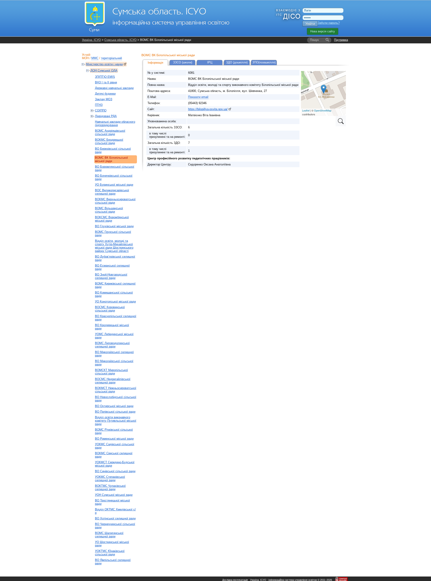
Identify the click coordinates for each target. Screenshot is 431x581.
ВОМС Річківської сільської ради (114, 431)
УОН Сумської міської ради (113, 494)
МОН (85, 58)
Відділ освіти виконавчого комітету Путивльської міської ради (115, 421)
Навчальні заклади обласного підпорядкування (115, 123)
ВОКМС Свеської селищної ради (113, 455)
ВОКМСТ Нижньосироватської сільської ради (115, 389)
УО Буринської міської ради (114, 184)
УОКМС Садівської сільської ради (114, 446)
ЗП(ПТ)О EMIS (105, 76)
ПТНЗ (99, 105)
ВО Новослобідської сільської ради (115, 398)
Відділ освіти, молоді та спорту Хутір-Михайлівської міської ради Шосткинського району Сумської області (114, 246)
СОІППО (100, 110)
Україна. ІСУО (91, 40)
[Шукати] (327, 40)
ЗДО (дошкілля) (237, 62)
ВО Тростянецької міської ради (112, 502)
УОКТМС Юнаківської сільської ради (110, 552)
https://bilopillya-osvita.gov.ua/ (208, 109)
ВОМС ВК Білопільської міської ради (111, 159)
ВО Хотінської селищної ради (115, 518)
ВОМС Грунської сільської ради (113, 233)
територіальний (111, 58)
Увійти (310, 24)
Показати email (198, 97)
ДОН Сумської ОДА (103, 70)
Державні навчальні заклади (114, 88)
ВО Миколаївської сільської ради (114, 362)
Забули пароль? (329, 22)
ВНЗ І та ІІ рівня (106, 82)
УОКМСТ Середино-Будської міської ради (114, 464)
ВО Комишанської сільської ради (114, 294)
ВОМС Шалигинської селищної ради (109, 534)
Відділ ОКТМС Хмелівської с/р (115, 511)
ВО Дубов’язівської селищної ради (115, 258)
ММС (94, 58)
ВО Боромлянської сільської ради (114, 168)
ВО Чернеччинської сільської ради (115, 525)
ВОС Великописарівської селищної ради (112, 192)
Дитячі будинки (105, 93)
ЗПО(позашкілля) (264, 62)
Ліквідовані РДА (106, 116)
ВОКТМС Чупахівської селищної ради (110, 487)
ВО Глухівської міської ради (114, 226)
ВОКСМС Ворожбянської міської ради (112, 219)
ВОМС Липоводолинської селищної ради (112, 344)
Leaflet (306, 110)
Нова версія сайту (322, 31)
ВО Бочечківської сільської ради (113, 177)
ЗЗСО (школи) (182, 62)
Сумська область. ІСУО (120, 40)
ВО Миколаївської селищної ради (114, 353)
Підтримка (341, 40)
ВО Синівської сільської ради (115, 471)
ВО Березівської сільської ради (113, 150)
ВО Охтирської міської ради (114, 406)
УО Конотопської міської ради (115, 301)
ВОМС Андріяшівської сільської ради (110, 132)
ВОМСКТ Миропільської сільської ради (111, 371)
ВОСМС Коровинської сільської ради (110, 308)
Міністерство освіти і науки (104, 64)
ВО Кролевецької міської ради (112, 326)
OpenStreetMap (322, 110)
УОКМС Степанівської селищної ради (110, 478)
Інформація (155, 62)
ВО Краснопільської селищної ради (115, 317)
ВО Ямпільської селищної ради (113, 561)
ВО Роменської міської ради (114, 438)
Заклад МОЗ (103, 99)
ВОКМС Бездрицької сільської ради (109, 141)
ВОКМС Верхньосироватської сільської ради (115, 201)
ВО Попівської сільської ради (115, 411)
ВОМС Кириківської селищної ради (115, 285)
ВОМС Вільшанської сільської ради (109, 210)
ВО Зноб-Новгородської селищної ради (111, 276)
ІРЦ (209, 62)
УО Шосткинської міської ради (112, 543)
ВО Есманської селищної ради (112, 267)
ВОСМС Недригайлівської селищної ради (112, 380)
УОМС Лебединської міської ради (114, 335)
